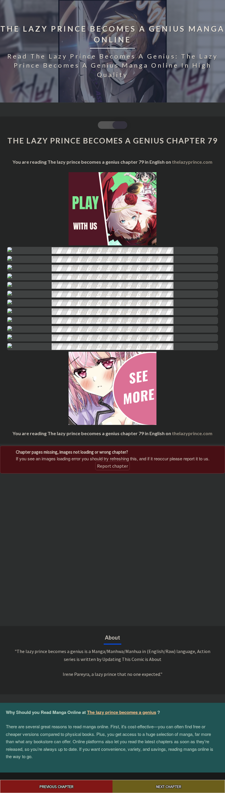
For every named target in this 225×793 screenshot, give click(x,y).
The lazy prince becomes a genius (121, 712)
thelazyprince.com (192, 162)
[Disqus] (112, 549)
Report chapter (112, 466)
